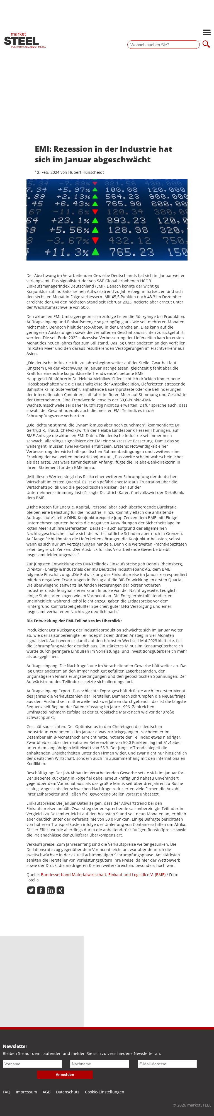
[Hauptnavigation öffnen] (206, 33)
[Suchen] (206, 44)
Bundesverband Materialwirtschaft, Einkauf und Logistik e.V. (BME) (103, 874)
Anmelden (65, 1074)
